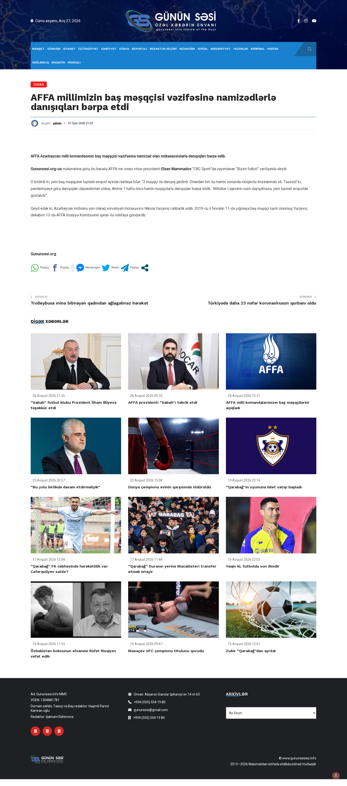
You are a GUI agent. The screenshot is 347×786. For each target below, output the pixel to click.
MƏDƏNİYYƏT (221, 48)
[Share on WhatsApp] (40, 268)
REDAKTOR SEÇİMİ (163, 48)
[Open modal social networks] (145, 268)
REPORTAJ (139, 48)
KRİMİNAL (258, 48)
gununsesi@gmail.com (151, 710)
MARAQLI (74, 62)
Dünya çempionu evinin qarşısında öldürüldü (169, 487)
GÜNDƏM (53, 48)
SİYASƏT (69, 48)
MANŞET (38, 48)
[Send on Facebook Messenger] (88, 268)
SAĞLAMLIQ (40, 62)
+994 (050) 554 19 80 (149, 702)
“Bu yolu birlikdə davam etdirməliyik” (65, 487)
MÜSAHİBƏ (187, 48)
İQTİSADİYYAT (88, 48)
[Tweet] (110, 268)
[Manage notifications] (336, 775)
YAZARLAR (240, 48)
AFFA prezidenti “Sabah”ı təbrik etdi (162, 402)
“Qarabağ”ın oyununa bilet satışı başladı (264, 487)
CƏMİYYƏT (109, 48)
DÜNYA (124, 48)
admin (57, 123)
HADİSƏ (272, 48)
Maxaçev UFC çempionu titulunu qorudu (166, 651)
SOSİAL (203, 48)
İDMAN (39, 84)
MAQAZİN (58, 62)
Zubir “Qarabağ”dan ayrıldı (251, 651)
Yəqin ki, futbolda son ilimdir (252, 566)
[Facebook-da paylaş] (60, 268)
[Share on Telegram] (130, 268)
